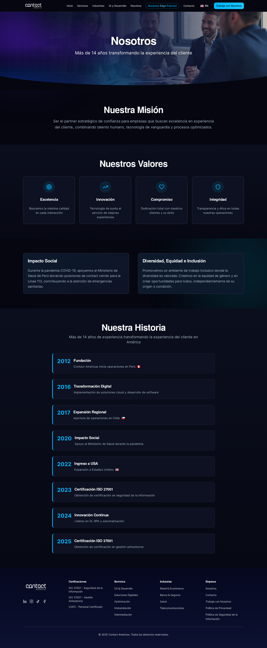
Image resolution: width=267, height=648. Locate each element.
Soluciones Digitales (126, 594)
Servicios (82, 5)
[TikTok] (38, 601)
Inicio (70, 5)
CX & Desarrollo (123, 588)
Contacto (188, 5)
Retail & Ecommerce (172, 588)
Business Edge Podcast (162, 5)
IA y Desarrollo (117, 5)
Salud (163, 601)
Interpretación (122, 608)
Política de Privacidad (218, 608)
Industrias (98, 5)
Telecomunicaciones (172, 608)
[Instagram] (31, 601)
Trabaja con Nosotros (229, 5)
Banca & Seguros (170, 594)
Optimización (122, 601)
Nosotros (136, 5)
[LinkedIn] (25, 601)
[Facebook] (44, 601)
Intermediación (123, 614)
